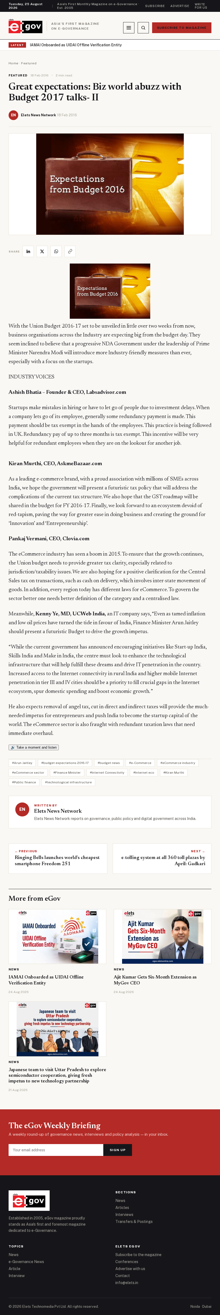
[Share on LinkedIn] (28, 251)
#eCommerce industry (177, 763)
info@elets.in (126, 1283)
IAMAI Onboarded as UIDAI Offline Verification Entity (76, 45)
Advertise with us (130, 1269)
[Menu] (128, 27)
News (14, 969)
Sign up (118, 1150)
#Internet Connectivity (107, 772)
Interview (17, 1276)
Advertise (179, 6)
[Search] (143, 27)
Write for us (201, 6)
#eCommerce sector (28, 772)
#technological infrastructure (68, 782)
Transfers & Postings (134, 1221)
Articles (122, 1207)
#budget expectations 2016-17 (65, 763)
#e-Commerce (140, 763)
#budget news (109, 763)
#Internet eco (143, 772)
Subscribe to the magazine (138, 1255)
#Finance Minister (67, 772)
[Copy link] (70, 251)
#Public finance (24, 782)
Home (14, 63)
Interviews (124, 1214)
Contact (122, 1276)
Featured (28, 63)
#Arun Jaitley (22, 763)
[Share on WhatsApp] (56, 251)
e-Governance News (26, 1262)
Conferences (126, 1262)
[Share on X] (42, 251)
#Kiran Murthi (173, 772)
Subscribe (155, 6)
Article (14, 1269)
